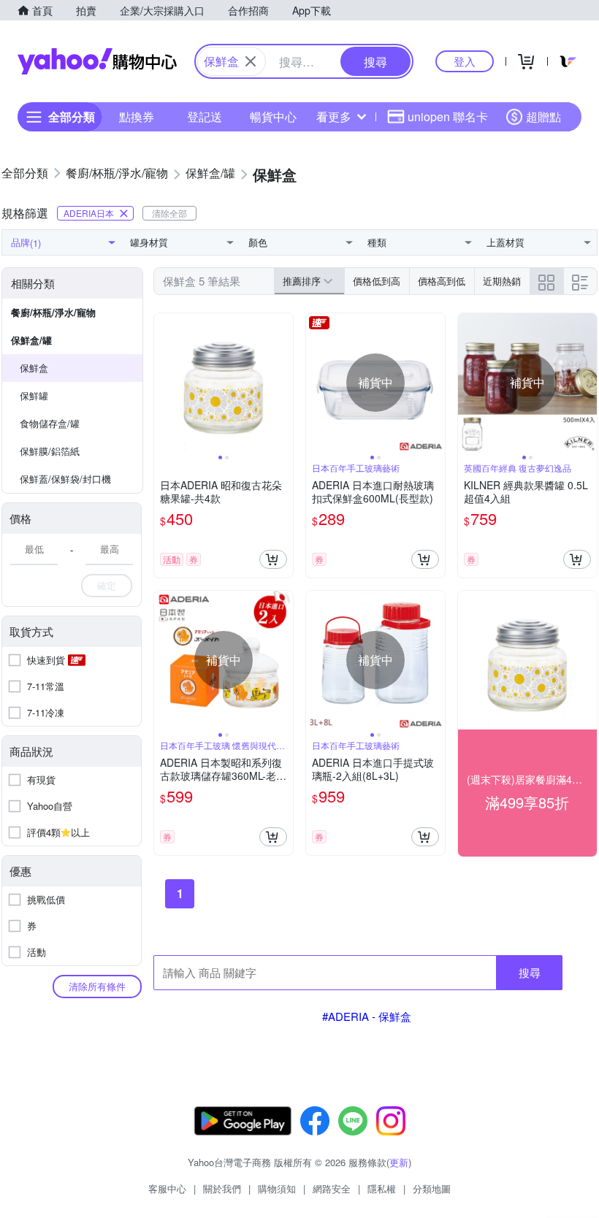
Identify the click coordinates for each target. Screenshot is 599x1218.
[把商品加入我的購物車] (273, 559)
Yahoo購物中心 (97, 61)
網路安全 (332, 1188)
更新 (398, 1162)
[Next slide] (283, 382)
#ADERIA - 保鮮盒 (366, 1016)
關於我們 (222, 1188)
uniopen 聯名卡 (448, 116)
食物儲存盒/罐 (50, 423)
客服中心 (167, 1188)
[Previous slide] (163, 382)
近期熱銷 (502, 281)
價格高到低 (441, 281)
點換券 (136, 116)
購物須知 (277, 1188)
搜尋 (530, 972)
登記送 (204, 116)
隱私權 (381, 1188)
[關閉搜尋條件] (250, 61)
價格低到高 (376, 281)
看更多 (333, 116)
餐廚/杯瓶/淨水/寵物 (53, 312)
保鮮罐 (34, 395)
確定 (106, 585)
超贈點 (543, 116)
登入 (465, 61)
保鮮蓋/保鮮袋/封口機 (65, 479)
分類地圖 (432, 1188)
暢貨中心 (273, 116)
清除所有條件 (97, 986)
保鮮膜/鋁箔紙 (50, 451)
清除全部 (169, 213)
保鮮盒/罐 (31, 340)
